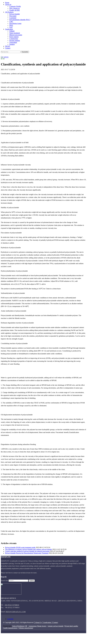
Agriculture (13, 42)
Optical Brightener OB (19, 626)
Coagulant (12, 18)
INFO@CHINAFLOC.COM (16, 612)
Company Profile (15, 6)
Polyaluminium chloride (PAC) (19, 20)
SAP (11, 27)
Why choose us (14, 8)
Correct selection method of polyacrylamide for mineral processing (27, 551)
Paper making (14, 37)
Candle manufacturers (10, 628)
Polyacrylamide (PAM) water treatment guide (20, 547)
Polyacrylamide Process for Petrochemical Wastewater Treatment (26, 553)
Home (7, 2)
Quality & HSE (14, 10)
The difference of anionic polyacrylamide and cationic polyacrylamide (28, 549)
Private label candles (71, 626)
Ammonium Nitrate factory (37, 626)
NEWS (7, 46)
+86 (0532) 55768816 (11, 605)
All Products (9, 12)
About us (8, 4)
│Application (47, 622)
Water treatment (14, 33)
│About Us (38, 622)
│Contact (55, 622)
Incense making (14, 40)
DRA (11, 25)
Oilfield (11, 31)
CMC (11, 21)
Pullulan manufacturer (25, 628)
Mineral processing (15, 35)
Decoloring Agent (15, 23)
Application (9, 29)
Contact (7, 48)
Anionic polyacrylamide (55, 626)
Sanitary (12, 44)
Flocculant (12, 16)
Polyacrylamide (14, 14)
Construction (13, 39)
